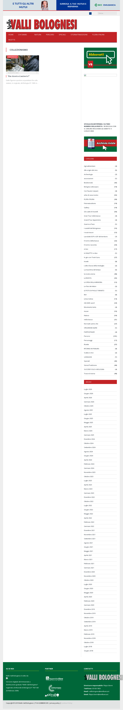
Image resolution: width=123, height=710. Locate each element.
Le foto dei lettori (90, 286)
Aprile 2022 (88, 518)
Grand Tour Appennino (92, 220)
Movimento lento (90, 307)
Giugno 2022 (88, 510)
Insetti (86, 261)
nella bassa (88, 319)
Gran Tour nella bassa (92, 216)
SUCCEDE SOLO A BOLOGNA (94, 369)
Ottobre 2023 (88, 476)
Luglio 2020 (88, 584)
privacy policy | (55, 703)
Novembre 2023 (89, 472)
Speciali (62, 34)
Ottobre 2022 (88, 501)
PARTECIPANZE (89, 332)
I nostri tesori (88, 232)
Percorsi (50, 34)
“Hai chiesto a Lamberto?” (19, 76)
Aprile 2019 (88, 626)
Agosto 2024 (88, 451)
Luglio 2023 (88, 480)
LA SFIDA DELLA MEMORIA (93, 282)
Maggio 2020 (88, 593)
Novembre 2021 (89, 534)
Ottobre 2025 (88, 406)
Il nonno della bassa (91, 241)
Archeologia (88, 174)
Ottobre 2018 (88, 642)
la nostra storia (89, 274)
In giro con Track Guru (92, 257)
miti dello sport (89, 303)
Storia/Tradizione (79, 34)
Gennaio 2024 (89, 468)
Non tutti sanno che (91, 324)
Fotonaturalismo (90, 203)
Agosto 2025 (88, 410)
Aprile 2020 (88, 597)
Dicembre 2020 (89, 572)
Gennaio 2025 (89, 435)
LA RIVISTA (87, 278)
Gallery (86, 207)
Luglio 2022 (88, 505)
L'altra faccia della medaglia (94, 266)
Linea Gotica (88, 299)
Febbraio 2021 (89, 563)
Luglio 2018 (88, 646)
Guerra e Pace (89, 224)
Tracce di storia (89, 373)
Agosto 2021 (88, 543)
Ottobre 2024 (88, 443)
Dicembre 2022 (89, 497)
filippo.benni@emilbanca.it (98, 694)
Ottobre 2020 (88, 580)
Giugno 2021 (88, 547)
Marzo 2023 (88, 489)
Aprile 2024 (88, 460)
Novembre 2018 (89, 638)
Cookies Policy (66, 703)
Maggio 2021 (88, 551)
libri (85, 295)
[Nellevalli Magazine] (42, 24)
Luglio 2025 (88, 414)
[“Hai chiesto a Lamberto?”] (22, 64)
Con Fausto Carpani (91, 191)
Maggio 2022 (88, 514)
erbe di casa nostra (91, 195)
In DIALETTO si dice (90, 253)
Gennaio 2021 (89, 568)
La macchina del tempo (92, 270)
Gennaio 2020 (89, 605)
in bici (86, 249)
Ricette (11, 40)
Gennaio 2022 (89, 526)
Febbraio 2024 (89, 464)
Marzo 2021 (88, 559)
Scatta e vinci (88, 353)
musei (86, 311)
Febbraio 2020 (89, 601)
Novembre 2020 (89, 576)
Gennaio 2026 (89, 402)
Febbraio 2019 (89, 634)
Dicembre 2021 (89, 530)
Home (10, 34)
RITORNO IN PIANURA (91, 349)
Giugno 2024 (88, 456)
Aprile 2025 (88, 427)
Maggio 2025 (88, 422)
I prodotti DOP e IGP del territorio (96, 236)
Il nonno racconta (90, 245)
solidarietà (88, 357)
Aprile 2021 (88, 555)
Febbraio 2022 (89, 522)
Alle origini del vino (91, 170)
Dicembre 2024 (89, 439)
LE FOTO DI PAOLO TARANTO (94, 290)
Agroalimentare (89, 166)
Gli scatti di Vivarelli (91, 212)
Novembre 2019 (89, 613)
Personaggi (12, 57)
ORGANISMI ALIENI (90, 328)
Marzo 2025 (88, 431)
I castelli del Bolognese (92, 228)
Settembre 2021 (89, 539)
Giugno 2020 (88, 588)
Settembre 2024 (89, 447)
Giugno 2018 (88, 651)
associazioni (88, 178)
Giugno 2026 (88, 393)
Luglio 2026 (88, 389)
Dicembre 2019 (89, 609)
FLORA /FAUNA (98, 34)
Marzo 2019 (88, 630)
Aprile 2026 (88, 397)
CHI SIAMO (22, 34)
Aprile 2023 (88, 485)
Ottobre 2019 (88, 617)
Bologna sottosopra (91, 187)
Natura (37, 34)
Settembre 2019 (89, 622)
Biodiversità (88, 183)
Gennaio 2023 (89, 493)
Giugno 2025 (88, 418)
